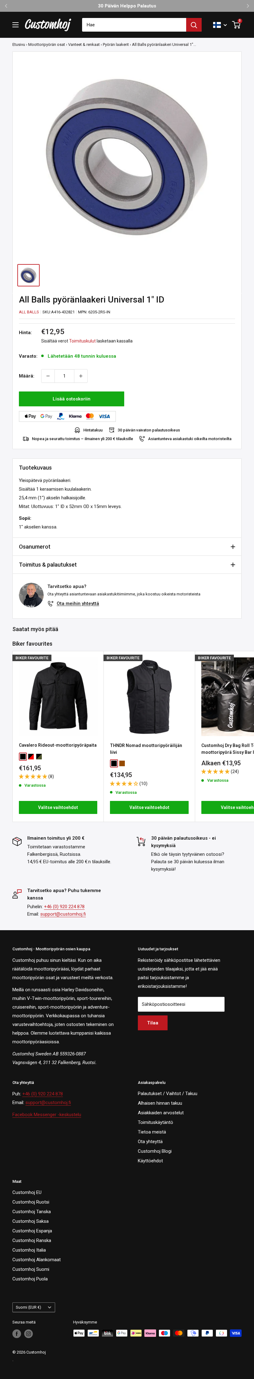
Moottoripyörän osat (46, 44)
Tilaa (152, 1023)
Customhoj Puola (30, 1279)
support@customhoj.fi (63, 914)
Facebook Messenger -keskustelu (46, 1114)
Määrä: (26, 376)
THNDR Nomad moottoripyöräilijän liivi (146, 749)
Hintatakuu (93, 430)
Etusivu (18, 44)
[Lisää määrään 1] (80, 375)
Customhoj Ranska (31, 1240)
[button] (33, 776)
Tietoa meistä (152, 1132)
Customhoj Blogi (155, 1151)
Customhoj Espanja (32, 1231)
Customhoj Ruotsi (30, 1202)
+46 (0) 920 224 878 (64, 906)
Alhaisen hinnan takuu (160, 1103)
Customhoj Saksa (30, 1221)
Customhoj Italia (29, 1250)
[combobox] (134, 25)
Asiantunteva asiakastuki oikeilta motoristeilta (189, 438)
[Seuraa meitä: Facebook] (16, 1333)
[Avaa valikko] (15, 24)
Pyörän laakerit (116, 44)
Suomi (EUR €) (28, 1307)
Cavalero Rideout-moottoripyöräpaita (58, 745)
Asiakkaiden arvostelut (161, 1113)
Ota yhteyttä (150, 1141)
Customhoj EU (27, 1192)
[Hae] (194, 25)
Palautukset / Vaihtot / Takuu (167, 1093)
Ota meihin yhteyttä (78, 603)
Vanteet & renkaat (84, 44)
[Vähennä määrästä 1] (48, 375)
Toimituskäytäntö (155, 1122)
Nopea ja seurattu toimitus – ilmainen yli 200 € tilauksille (82, 438)
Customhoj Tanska (31, 1211)
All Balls (29, 312)
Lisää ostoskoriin (71, 399)
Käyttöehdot (150, 1161)
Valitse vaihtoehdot (58, 807)
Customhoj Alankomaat (36, 1259)
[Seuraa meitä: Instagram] (28, 1333)
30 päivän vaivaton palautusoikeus (149, 430)
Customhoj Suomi (30, 1269)
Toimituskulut (82, 340)
